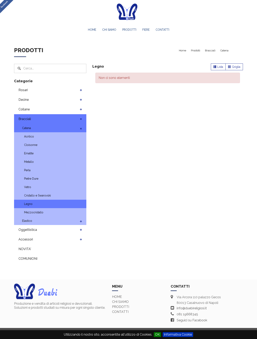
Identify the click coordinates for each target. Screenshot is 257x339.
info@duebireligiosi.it (192, 308)
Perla (27, 170)
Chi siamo (120, 302)
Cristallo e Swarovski (37, 195)
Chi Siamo (109, 29)
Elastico (27, 220)
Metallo (29, 161)
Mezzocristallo (33, 212)
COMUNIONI (27, 259)
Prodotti (129, 29)
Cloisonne (30, 145)
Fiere (146, 29)
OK (157, 334)
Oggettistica (27, 230)
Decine (23, 100)
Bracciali (24, 119)
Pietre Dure (31, 178)
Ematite (29, 153)
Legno (28, 204)
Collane (24, 109)
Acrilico (29, 136)
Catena (26, 128)
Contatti (162, 29)
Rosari (23, 90)
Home (92, 29)
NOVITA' (24, 249)
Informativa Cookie (178, 334)
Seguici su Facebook (192, 320)
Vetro (27, 187)
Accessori (25, 239)
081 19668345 (187, 314)
